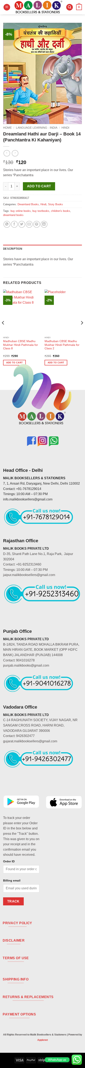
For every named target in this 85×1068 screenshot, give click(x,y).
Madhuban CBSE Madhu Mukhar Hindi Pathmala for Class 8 (20, 345)
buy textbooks (40, 210)
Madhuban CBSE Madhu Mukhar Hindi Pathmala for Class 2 (62, 345)
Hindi (65, 127)
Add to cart (39, 186)
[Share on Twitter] (21, 224)
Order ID (9, 861)
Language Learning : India (36, 127)
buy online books (21, 210)
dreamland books (13, 215)
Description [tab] (12, 248)
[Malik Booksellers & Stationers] (38, 7)
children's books (60, 210)
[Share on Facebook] (14, 224)
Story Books (55, 204)
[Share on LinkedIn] (44, 224)
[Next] (81, 331)
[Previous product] (15, 153)
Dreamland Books (28, 204)
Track (13, 901)
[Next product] (7, 153)
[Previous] (3, 331)
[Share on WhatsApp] (7, 224)
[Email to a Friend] (29, 224)
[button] (7, 7)
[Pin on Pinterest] (36, 224)
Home (7, 127)
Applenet (42, 1040)
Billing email (11, 880)
